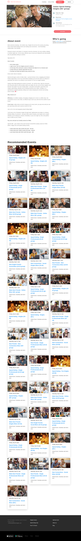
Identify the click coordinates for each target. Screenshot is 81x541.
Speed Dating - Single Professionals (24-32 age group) (59, 239)
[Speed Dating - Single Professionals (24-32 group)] (17, 176)
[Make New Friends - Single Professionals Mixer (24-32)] (39, 176)
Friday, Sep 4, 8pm (57, 209)
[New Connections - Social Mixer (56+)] (17, 490)
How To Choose (33, 525)
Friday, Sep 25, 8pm (57, 418)
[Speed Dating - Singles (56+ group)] (17, 387)
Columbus (44, 1)
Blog (54, 525)
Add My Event (56, 520)
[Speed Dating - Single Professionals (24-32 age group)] (60, 228)
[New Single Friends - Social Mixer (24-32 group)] (17, 254)
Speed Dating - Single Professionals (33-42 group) (37, 239)
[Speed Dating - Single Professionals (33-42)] (17, 437)
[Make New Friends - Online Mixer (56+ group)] (39, 203)
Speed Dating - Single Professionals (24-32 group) (15, 187)
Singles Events (33, 520)
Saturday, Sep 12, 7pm (58, 314)
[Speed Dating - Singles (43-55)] (39, 151)
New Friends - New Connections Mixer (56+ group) (16, 345)
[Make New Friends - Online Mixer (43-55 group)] (17, 203)
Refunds (37, 536)
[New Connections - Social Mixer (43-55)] (60, 333)
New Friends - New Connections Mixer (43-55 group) (60, 264)
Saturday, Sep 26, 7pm (14, 471)
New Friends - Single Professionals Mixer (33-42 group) (39, 344)
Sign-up (61, 41)
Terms (31, 536)
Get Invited (62, 31)
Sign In (69, 1)
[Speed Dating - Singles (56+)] (60, 150)
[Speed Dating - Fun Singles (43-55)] (60, 361)
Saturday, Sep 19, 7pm (36, 395)
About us (55, 522)
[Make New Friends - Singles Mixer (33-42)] (60, 176)
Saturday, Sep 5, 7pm (14, 262)
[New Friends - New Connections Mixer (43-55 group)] (60, 254)
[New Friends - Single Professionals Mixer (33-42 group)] (39, 333)
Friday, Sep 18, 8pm (14, 367)
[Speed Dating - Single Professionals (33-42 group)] (39, 228)
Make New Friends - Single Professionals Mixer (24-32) (39, 188)
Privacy (26, 536)
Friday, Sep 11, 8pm (36, 286)
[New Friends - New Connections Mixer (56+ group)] (17, 334)
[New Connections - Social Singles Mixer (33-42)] (39, 254)
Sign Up (60, 1)
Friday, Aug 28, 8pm (14, 155)
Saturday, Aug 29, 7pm (36, 184)
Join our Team (51, 1)
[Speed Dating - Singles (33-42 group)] (17, 149)
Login (57, 41)
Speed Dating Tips (34, 522)
